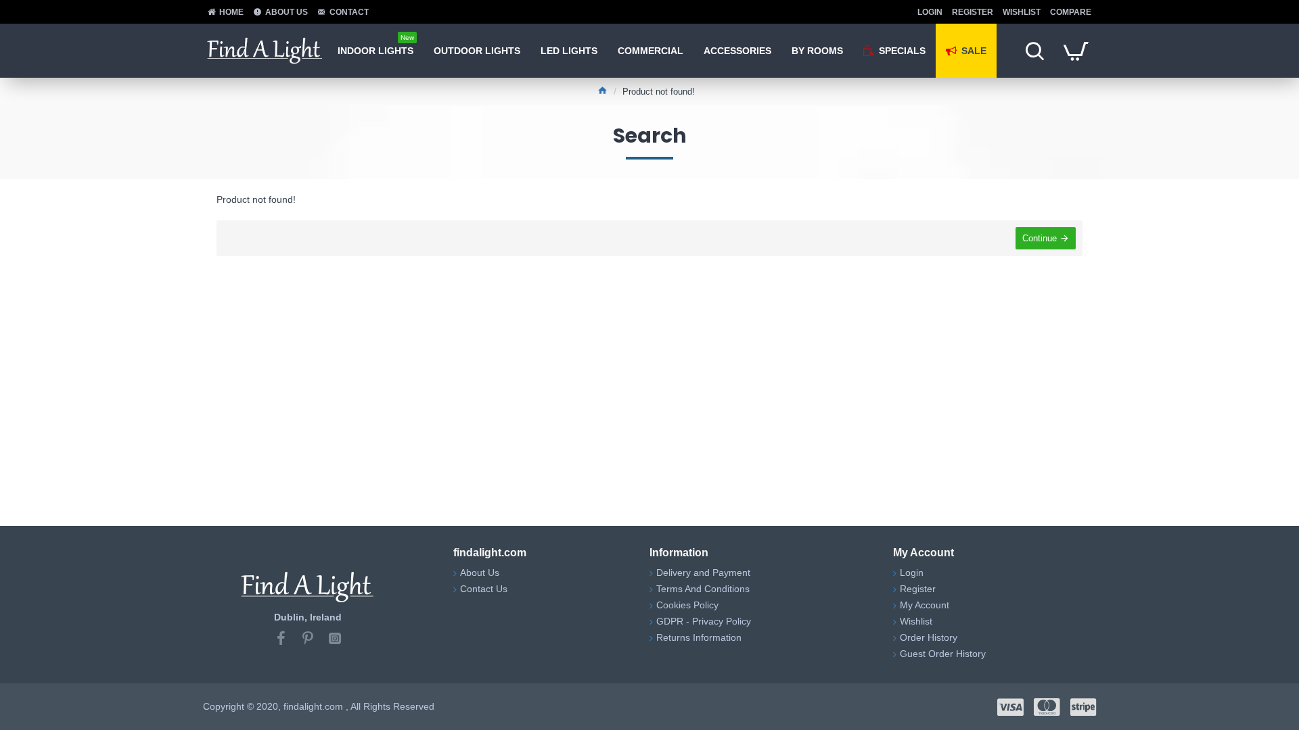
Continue (1039, 238)
